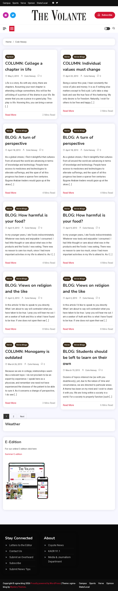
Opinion (31, 3)
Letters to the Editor (20, 545)
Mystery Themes (18, 587)
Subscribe (107, 15)
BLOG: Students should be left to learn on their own (85, 357)
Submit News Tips (20, 569)
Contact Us (15, 551)
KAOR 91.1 (54, 551)
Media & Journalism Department (59, 559)
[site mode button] (107, 28)
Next (22, 416)
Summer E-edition (13, 454)
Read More (10, 114)
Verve (23, 3)
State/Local (42, 3)
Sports (16, 3)
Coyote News (56, 545)
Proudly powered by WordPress (46, 583)
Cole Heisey (30, 76)
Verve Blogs (79, 57)
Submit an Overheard (21, 557)
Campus (7, 3)
